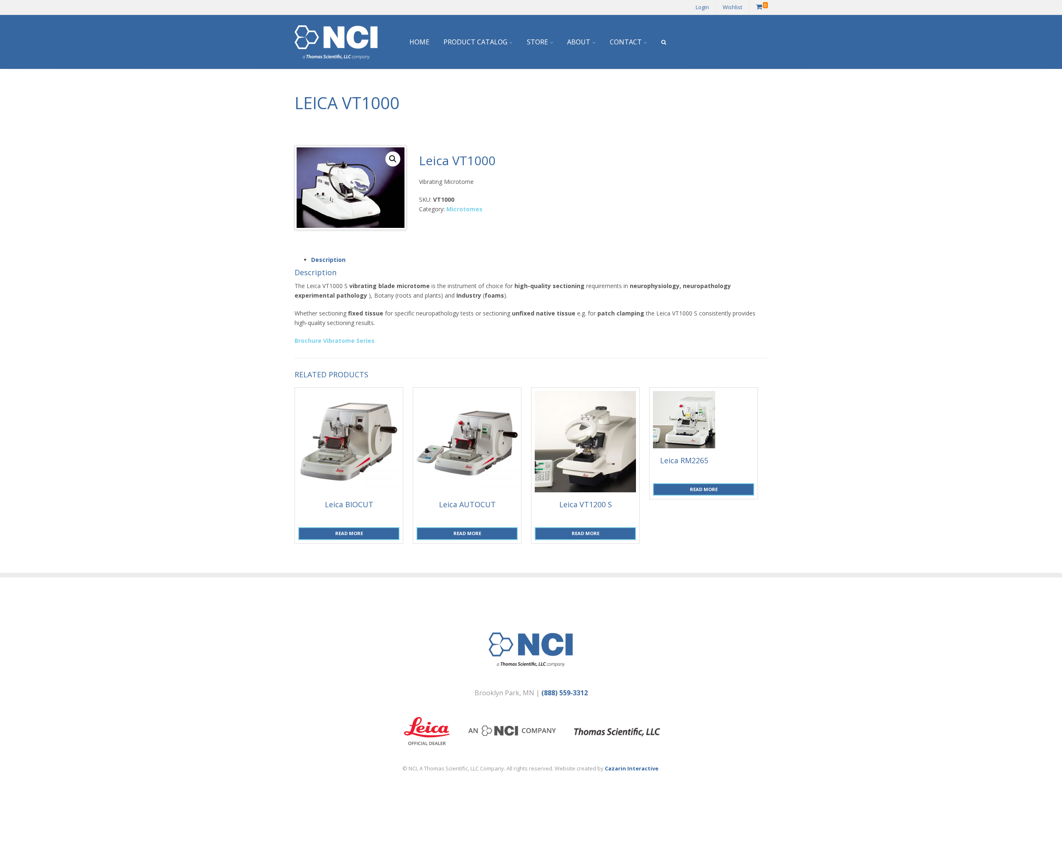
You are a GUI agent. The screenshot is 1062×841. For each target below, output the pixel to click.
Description (328, 260)
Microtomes (464, 209)
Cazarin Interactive (631, 768)
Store (537, 41)
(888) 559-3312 (564, 692)
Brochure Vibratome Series (335, 341)
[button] (392, 159)
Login (702, 7)
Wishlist (732, 7)
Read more (349, 533)
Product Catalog (475, 41)
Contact (626, 41)
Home (419, 41)
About (578, 41)
